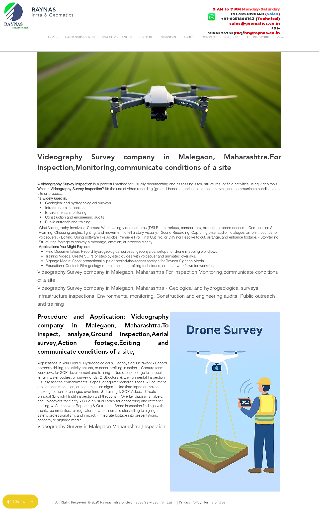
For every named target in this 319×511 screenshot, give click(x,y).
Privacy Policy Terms (196, 502)
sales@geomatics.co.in (254, 23)
